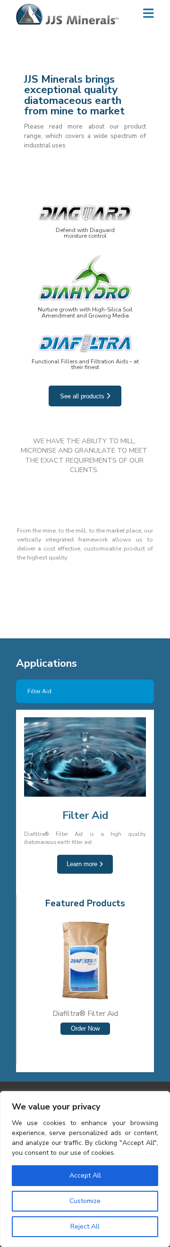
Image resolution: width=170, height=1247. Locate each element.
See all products (83, 396)
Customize (85, 1200)
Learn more (83, 864)
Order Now (85, 1028)
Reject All (85, 1226)
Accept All (85, 1175)
